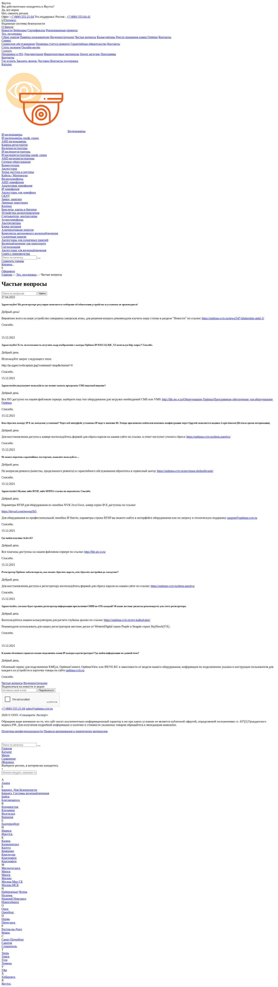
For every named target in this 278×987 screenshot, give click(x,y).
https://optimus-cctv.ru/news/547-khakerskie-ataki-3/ (233, 318)
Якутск (6, 983)
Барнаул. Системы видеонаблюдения (25, 793)
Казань (6, 840)
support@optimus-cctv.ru (242, 517)
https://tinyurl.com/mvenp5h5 (19, 511)
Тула (4, 959)
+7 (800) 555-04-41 (78, 16)
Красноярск (9, 857)
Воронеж (7, 817)
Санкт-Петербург (13, 939)
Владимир (8, 810)
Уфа (4, 970)
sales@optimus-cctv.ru (39, 708)
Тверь (5, 953)
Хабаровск (8, 976)
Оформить (8, 271)
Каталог (7, 751)
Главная (7, 748)
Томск (5, 956)
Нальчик (7, 895)
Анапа (6, 783)
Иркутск (7, 834)
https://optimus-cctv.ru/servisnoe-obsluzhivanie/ (185, 471)
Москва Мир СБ (12, 881)
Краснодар (8, 854)
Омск (5, 908)
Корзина (7, 264)
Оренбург (8, 912)
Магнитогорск (11, 868)
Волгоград (8, 813)
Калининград (10, 844)
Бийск (5, 796)
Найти (42, 293)
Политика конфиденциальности (22, 731)
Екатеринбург (10, 823)
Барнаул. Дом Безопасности (19, 789)
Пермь (6, 919)
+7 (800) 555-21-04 (22, 16)
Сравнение (9, 758)
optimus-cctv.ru (75, 670)
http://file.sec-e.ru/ (95, 551)
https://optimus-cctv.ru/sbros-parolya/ (208, 436)
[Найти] (38, 258)
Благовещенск (11, 800)
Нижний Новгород (14, 898)
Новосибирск (10, 902)
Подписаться (46, 690)
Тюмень (7, 963)
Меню (5, 755)
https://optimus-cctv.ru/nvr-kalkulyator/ (127, 620)
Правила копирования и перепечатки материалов (76, 731)
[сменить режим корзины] (13, 264)
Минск (6, 871)
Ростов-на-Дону (12, 929)
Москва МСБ (10, 885)
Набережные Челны (14, 891)
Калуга (6, 847)
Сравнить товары (13, 261)
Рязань (6, 932)
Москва (6, 878)
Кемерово (8, 851)
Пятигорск (8, 922)
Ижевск (7, 830)
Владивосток (10, 806)
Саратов (7, 942)
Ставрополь (9, 946)
